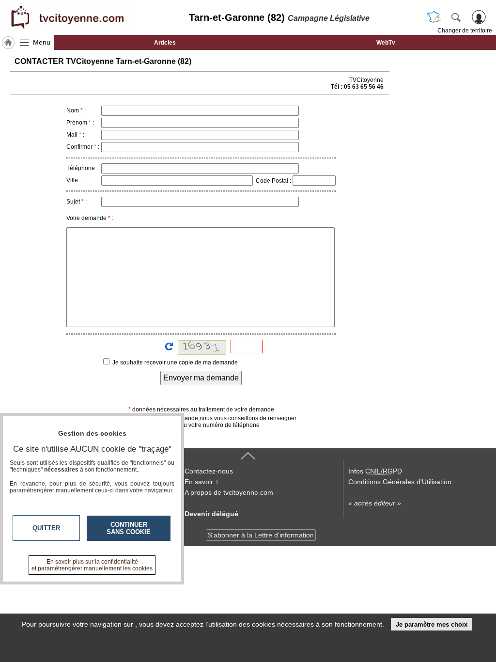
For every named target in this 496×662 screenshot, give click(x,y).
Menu (41, 42)
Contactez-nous (209, 471)
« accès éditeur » (374, 503)
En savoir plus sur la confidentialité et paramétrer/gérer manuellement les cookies (92, 565)
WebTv (385, 42)
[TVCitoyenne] (67, 17)
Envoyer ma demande (201, 378)
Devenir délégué (211, 514)
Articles (165, 42)
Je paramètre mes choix (431, 624)
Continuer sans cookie (129, 528)
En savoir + (202, 482)
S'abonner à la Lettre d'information (261, 535)
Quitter (46, 528)
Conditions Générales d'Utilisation (399, 482)
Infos (375, 471)
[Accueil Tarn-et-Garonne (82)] (8, 42)
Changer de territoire (464, 30)
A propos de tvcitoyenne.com (229, 492)
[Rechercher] (456, 17)
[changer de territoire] (434, 17)
